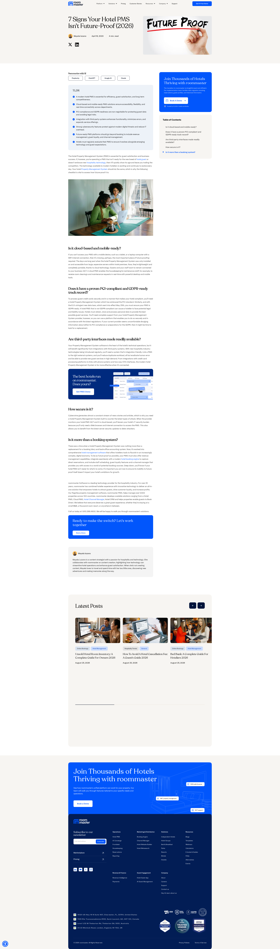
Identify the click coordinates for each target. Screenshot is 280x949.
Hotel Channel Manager (94, 499)
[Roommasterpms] (75, 869)
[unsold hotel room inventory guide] (97, 641)
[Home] (75, 4)
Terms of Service (200, 943)
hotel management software (94, 452)
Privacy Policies (184, 943)
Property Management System (94, 169)
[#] (70, 45)
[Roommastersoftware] (86, 869)
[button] (100, 4)
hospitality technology (96, 162)
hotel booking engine (130, 459)
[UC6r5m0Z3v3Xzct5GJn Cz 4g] (80, 869)
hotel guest (141, 159)
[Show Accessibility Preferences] (5, 944)
